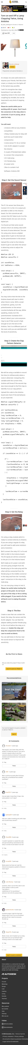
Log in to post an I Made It (14, 669)
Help (3, 1011)
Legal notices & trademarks (10, 1041)
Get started (5, 1009)
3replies (5, 855)
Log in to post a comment (14, 955)
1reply (4, 808)
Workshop (4, 984)
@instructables (8, 1024)
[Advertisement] (14, 8)
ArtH (7, 772)
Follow (12, 67)
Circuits (14, 24)
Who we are (5, 1016)
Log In (14, 734)
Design (4, 986)
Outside (4, 996)
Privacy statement (8, 1036)
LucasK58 (8, 861)
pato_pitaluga (7, 24)
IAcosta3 (8, 746)
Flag (5, 762)
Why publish (5, 1006)
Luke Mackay (9, 882)
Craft (3, 989)
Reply (14, 766)
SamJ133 (8, 792)
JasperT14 (8, 932)
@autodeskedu (8, 1027)
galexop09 (9, 815)
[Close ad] (25, 6)
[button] (2, 2)
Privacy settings (19, 1036)
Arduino (21, 24)
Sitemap (4, 1013)
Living (3, 994)
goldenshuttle (10, 909)
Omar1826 (8, 837)
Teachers (4, 998)
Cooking (4, 991)
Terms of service (20, 1034)
